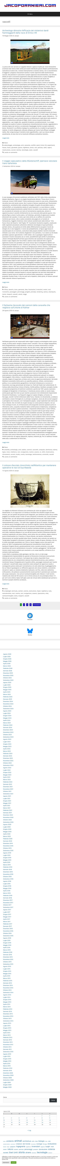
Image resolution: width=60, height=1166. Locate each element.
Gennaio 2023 (7, 756)
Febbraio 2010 (7, 1068)
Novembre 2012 (8, 1044)
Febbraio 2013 (7, 1037)
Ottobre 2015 (7, 962)
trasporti (9, 294)
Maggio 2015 (7, 973)
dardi (38, 145)
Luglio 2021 (6, 798)
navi (35, 147)
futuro (8, 1146)
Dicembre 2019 (8, 843)
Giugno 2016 (7, 943)
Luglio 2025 (6, 685)
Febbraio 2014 (7, 1009)
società (5, 1153)
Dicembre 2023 (8, 730)
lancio (32, 147)
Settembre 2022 (8, 765)
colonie (26, 591)
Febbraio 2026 (7, 668)
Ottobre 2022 (7, 763)
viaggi (25, 294)
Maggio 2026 (7, 661)
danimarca (49, 449)
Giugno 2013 (7, 1028)
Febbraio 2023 (7, 753)
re (40, 452)
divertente (33, 1144)
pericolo (40, 147)
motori (45, 289)
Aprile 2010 (6, 1063)
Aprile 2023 (6, 749)
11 (11, 1120)
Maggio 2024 (7, 718)
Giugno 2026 (7, 659)
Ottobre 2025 (7, 678)
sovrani (13, 150)
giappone (12, 1146)
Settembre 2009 (8, 1080)
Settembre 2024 (8, 708)
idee (26, 289)
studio (18, 454)
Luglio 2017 (6, 912)
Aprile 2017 (6, 919)
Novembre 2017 (8, 902)
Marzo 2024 (7, 723)
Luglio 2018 (6, 883)
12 (19, 1120)
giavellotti (14, 147)
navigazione (24, 452)
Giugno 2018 (7, 886)
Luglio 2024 (7, 713)
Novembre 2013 (8, 1016)
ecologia (39, 1144)
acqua (4, 1141)
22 (42, 1122)
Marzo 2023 (7, 751)
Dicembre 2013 (8, 1014)
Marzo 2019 (7, 865)
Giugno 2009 (7, 1085)
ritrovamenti (6, 454)
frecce (4, 147)
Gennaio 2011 (7, 1049)
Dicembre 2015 (8, 957)
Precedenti (36, 604)
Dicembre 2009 (8, 1073)
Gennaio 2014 (7, 1011)
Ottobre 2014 (7, 990)
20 (27, 1122)
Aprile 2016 (6, 947)
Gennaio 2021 (7, 812)
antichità (7, 449)
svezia (23, 454)
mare (8, 452)
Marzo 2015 (6, 978)
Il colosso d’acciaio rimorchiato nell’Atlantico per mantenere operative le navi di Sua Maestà (29, 466)
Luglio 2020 (7, 827)
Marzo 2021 (6, 808)
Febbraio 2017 (7, 924)
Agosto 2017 (7, 909)
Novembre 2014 (8, 988)
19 (19, 1122)
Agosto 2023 (7, 739)
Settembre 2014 (8, 992)
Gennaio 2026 (7, 671)
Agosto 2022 (7, 767)
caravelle (35, 449)
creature (19, 1144)
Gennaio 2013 (7, 1040)
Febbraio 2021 (7, 810)
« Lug (29, 1130)
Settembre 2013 (8, 1021)
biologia (41, 1141)
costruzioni (12, 1144)
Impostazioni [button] (6, 1162)
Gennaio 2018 (7, 898)
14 (34, 1120)
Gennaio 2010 (7, 1070)
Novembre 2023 (8, 732)
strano (28, 1152)
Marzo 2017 (6, 921)
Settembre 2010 (8, 1051)
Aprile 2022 (6, 777)
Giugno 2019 (7, 857)
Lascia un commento (10, 152)
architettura (27, 1141)
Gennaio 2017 (7, 926)
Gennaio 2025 (7, 699)
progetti (27, 292)
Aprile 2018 (6, 891)
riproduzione (43, 1149)
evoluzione (52, 1144)
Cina (46, 1141)
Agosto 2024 (7, 711)
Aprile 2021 (6, 805)
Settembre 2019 (8, 850)
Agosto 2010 (7, 1054)
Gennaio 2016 (7, 954)
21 (34, 1122)
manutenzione (6, 593)
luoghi (47, 1146)
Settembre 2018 (8, 879)
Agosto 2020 (7, 824)
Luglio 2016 (6, 940)
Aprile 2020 (6, 834)
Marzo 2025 (7, 694)
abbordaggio (8, 145)
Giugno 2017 (7, 914)
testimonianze (37, 454)
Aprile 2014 (6, 1004)
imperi (39, 591)
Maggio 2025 (7, 689)
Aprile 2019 (6, 862)
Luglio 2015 (6, 969)
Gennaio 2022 (7, 784)
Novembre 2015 (8, 959)
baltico (24, 449)
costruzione (32, 591)
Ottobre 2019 (7, 848)
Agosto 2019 (7, 853)
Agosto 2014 (7, 995)
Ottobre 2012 (7, 1047)
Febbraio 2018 (7, 895)
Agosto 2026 (7, 654)
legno (4, 452)
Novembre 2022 (8, 760)
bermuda (14, 591)
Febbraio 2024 (7, 725)
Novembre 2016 (8, 931)
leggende (43, 1146)
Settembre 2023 (8, 737)
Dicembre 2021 (8, 786)
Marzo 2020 (7, 836)
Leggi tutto (5, 138)
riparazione (41, 593)
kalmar (55, 449)
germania (21, 289)
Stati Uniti (13, 1152)
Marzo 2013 (7, 1035)
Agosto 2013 (7, 1023)
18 (11, 1122)
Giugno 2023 (7, 744)
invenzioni (39, 289)
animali (18, 1140)
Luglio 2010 (6, 1056)
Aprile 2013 (6, 1032)
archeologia (16, 145)
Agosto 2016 (7, 938)
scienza (51, 1149)
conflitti (33, 145)
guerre (20, 147)
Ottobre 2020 (7, 820)
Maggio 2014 (7, 1002)
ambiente (10, 1141)
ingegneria (20, 1146)
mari (13, 593)
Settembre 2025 (8, 680)
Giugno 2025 (7, 687)
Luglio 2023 (7, 742)
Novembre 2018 (8, 874)
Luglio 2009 (7, 1082)
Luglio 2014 (6, 997)
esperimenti (51, 145)
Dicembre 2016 (8, 928)
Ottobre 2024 (7, 706)
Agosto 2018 (7, 881)
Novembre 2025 (8, 675)
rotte (46, 593)
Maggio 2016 (7, 945)
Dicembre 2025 (8, 673)
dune (16, 289)
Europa (45, 1144)
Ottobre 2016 (7, 933)
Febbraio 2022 (7, 782)
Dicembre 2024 (8, 701)
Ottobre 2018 (7, 876)
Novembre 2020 (8, 817)
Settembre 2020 (8, 822)
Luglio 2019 (6, 855)
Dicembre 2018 (8, 872)
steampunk (52, 292)
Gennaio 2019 (7, 869)
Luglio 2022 (6, 770)
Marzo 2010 (7, 1066)
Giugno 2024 (7, 715)
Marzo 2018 (6, 893)
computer (42, 449)
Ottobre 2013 (7, 1018)
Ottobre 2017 (7, 905)
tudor (30, 150)
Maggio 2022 (7, 775)
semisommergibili (7, 596)
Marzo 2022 (7, 779)
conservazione (6, 1144)
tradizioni (50, 1152)
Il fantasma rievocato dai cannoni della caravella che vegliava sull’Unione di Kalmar (26, 306)
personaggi (20, 292)
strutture (34, 1152)
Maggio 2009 (7, 1087)
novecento (5, 292)
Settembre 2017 (8, 907)
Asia (36, 1141)
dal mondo (26, 1144)
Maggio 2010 (7, 1061)
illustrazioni (31, 289)
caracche (27, 145)
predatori (35, 1149)
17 (4, 1122)
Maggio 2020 (7, 831)
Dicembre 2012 (8, 1042)
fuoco (9, 147)
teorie (4, 294)
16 (50, 1120)
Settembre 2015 (8, 964)
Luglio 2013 (6, 1025)
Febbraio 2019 (7, 867)
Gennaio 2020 (7, 841)
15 (42, 1120)
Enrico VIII (43, 145)
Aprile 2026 (6, 663)
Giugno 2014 (7, 999)
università (45, 454)
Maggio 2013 (7, 1030)
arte (33, 1141)
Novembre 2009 (8, 1075)
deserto (11, 289)
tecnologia (25, 150)
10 (4, 1120)
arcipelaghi (7, 591)
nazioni (31, 452)
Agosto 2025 (7, 682)
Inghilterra (26, 147)
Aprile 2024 (6, 720)
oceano (36, 452)
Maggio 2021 (7, 803)
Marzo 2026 (7, 666)
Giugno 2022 (7, 772)
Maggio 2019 (7, 860)
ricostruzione (6, 150)
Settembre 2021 (8, 794)
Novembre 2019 (8, 846)
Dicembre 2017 (8, 900)
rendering (40, 292)
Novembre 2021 (8, 789)
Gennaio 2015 (7, 983)
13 (27, 1120)
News (6, 143)
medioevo (14, 452)
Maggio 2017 (7, 917)
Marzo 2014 (7, 1007)
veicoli (20, 294)
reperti (49, 147)
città (49, 1141)
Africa (6, 289)
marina (18, 593)
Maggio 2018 (7, 888)
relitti (45, 147)
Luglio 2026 (7, 656)
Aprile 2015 (6, 976)
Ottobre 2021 (7, 791)
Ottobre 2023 (7, 734)
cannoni (29, 449)
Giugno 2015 (7, 971)
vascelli (35, 150)
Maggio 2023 (7, 746)
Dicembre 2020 (8, 815)
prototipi (33, 292)
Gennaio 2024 (7, 727)
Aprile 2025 (6, 692)
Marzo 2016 (7, 950)
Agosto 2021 (7, 796)
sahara (45, 292)
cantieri (20, 591)
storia (16, 596)
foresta (4, 1146)
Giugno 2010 (7, 1059)
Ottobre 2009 (7, 1077)
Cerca (5, 1097)
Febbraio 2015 (7, 980)
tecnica (18, 150)
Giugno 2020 (7, 829)
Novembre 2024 (8, 704)
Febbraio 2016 (7, 952)
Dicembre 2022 (8, 758)
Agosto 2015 (7, 966)
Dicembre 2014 (8, 985)
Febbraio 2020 (7, 838)
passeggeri (13, 292)
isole (50, 591)
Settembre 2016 (8, 936)
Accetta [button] (13, 1162)
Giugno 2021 (7, 801)
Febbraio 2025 (7, 697)
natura (10, 1149)
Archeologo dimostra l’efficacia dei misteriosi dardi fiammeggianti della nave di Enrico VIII (25, 31)
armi (22, 145)
